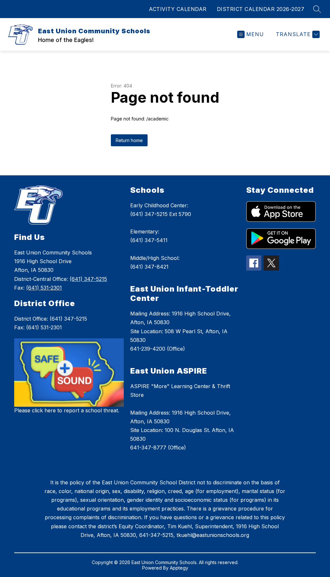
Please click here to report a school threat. (66, 410)
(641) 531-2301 (44, 287)
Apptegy (179, 568)
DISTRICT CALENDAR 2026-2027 (261, 9)
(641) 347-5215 (88, 279)
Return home (129, 140)
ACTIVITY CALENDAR (178, 9)
